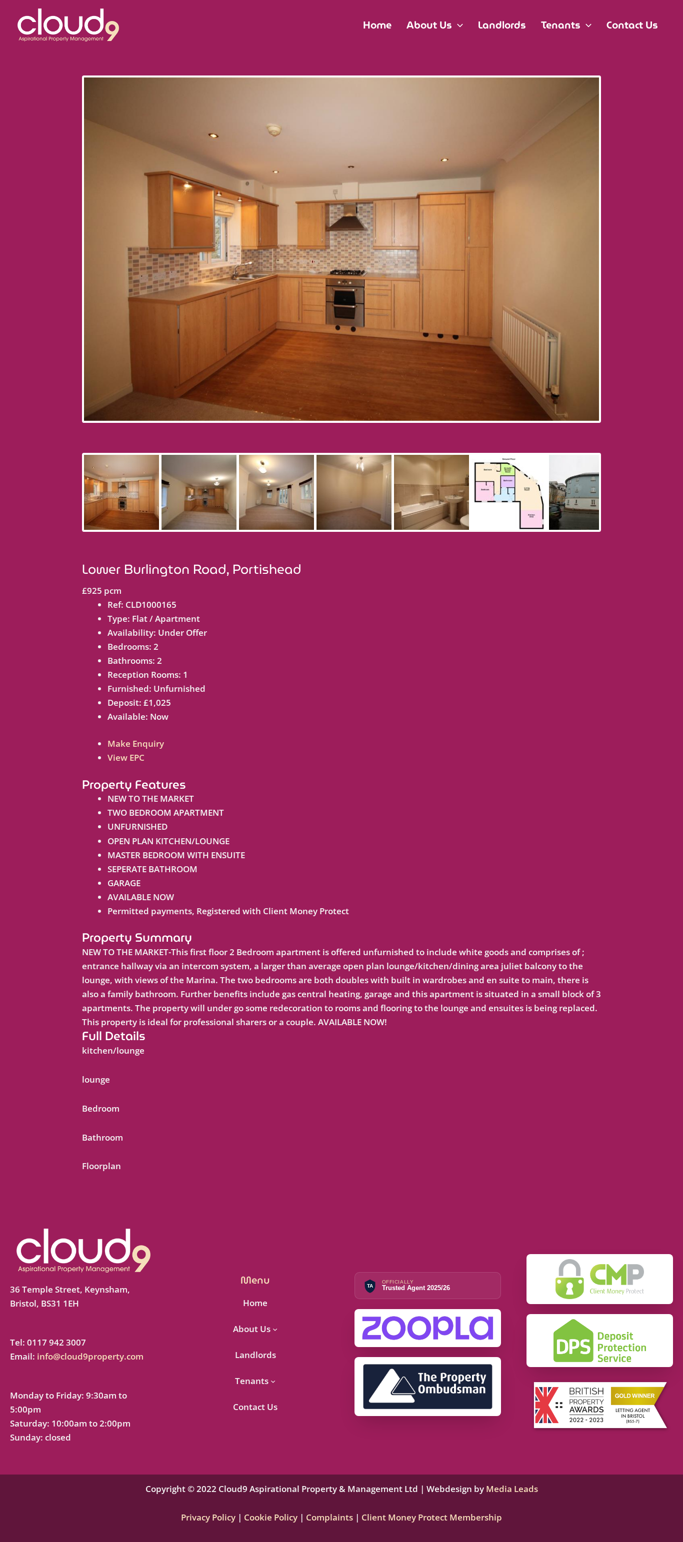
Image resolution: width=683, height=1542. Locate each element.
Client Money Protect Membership (432, 1517)
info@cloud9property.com (90, 1356)
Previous (69, 258)
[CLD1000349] (341, 248)
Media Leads (512, 1489)
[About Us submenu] (275, 1329)
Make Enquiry (136, 743)
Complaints (329, 1517)
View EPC (126, 757)
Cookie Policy (270, 1517)
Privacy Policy (209, 1517)
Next (614, 258)
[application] (457, 25)
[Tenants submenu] (273, 1381)
